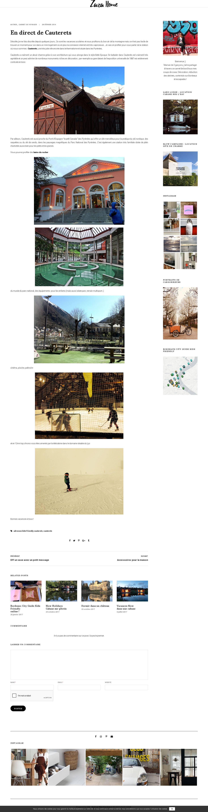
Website (108, 682)
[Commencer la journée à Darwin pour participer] (141, 767)
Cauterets (32, 48)
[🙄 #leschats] (66, 767)
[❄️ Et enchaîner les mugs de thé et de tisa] (172, 227)
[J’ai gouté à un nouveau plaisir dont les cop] (178, 767)
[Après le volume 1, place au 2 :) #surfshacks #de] (172, 261)
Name (13, 682)
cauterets (47, 531)
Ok (172, 809)
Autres (13, 25)
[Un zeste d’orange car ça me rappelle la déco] (189, 261)
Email (60, 682)
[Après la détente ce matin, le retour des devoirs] (104, 767)
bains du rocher (41, 152)
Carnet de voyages (28, 25)
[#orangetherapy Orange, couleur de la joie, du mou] (189, 227)
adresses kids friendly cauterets (28, 531)
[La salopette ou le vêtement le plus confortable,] (29, 767)
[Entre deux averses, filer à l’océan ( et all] (172, 244)
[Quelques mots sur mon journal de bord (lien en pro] (172, 210)
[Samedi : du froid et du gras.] (189, 210)
